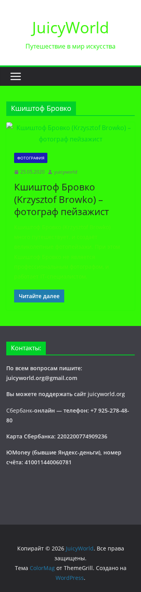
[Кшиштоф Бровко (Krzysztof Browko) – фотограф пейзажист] (70, 133)
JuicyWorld (70, 27)
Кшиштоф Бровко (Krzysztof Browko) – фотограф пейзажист (61, 198)
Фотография (30, 158)
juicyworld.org (106, 394)
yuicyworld (65, 171)
